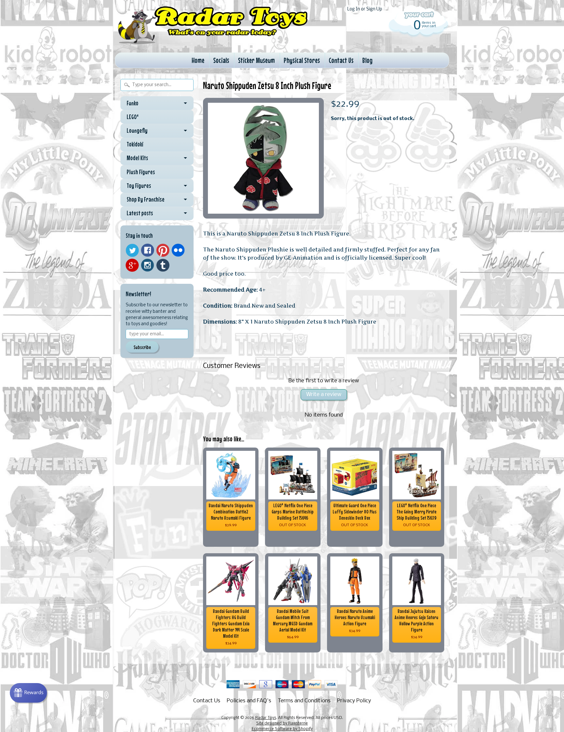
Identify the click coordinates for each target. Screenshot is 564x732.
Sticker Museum (256, 60)
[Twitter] (132, 250)
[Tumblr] (162, 265)
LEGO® (133, 116)
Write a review (323, 394)
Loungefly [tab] (137, 130)
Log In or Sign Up (364, 9)
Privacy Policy (354, 701)
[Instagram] (147, 265)
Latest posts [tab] (140, 213)
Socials (221, 60)
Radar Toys (265, 718)
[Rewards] (28, 693)
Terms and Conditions (304, 701)
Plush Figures (141, 171)
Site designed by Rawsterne (282, 723)
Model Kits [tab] (137, 157)
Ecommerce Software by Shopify (282, 729)
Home (198, 60)
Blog (367, 60)
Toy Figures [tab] (139, 185)
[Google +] (132, 265)
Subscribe (142, 347)
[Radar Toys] (213, 43)
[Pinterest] (162, 250)
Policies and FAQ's (249, 701)
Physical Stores (302, 60)
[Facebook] (147, 250)
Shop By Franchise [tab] (145, 199)
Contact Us (341, 60)
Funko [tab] (132, 103)
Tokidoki (135, 144)
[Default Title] (263, 158)
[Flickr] (178, 250)
